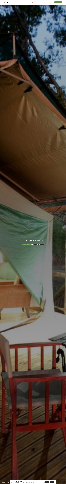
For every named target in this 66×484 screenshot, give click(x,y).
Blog (44, 4)
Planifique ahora (58, 2)
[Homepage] (1, 482)
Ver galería (39, 244)
